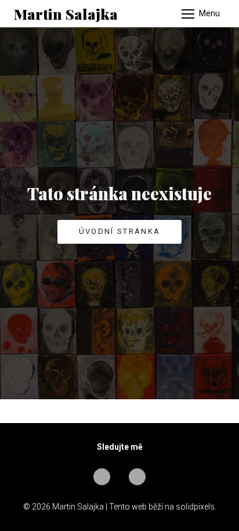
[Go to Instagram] (137, 476)
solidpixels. (196, 506)
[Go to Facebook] (101, 476)
